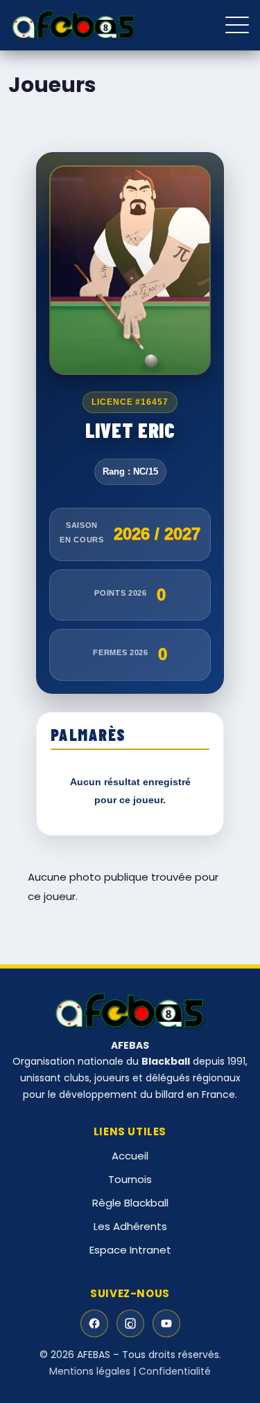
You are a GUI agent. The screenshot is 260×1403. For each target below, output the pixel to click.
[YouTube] (166, 1323)
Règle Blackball (130, 1202)
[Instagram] (130, 1323)
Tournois (130, 1179)
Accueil (130, 1155)
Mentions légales (89, 1371)
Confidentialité (175, 1371)
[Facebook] (94, 1323)
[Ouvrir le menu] (237, 25)
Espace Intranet (130, 1249)
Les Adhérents (130, 1226)
